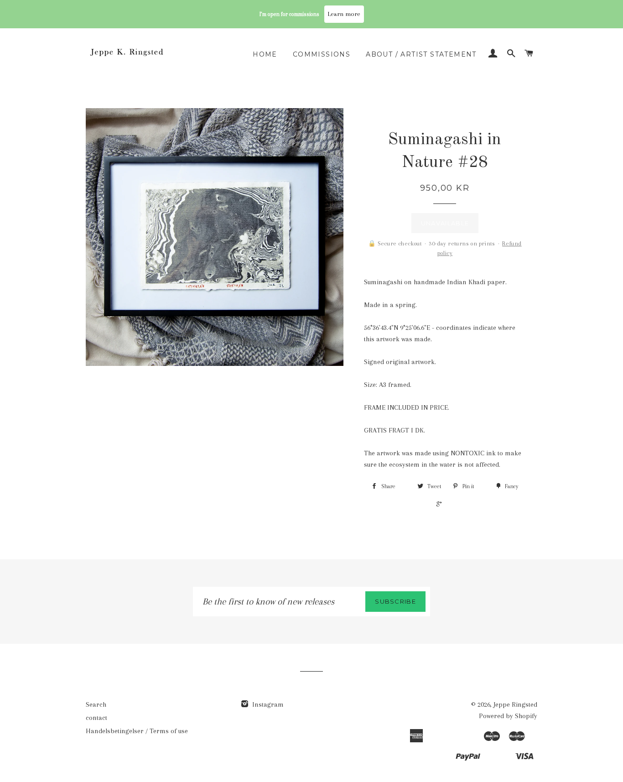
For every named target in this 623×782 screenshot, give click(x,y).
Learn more (344, 13)
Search (96, 704)
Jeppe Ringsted (515, 704)
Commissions (321, 54)
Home (265, 54)
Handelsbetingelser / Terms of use (137, 731)
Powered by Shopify (508, 716)
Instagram (267, 704)
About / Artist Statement (421, 54)
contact (96, 718)
